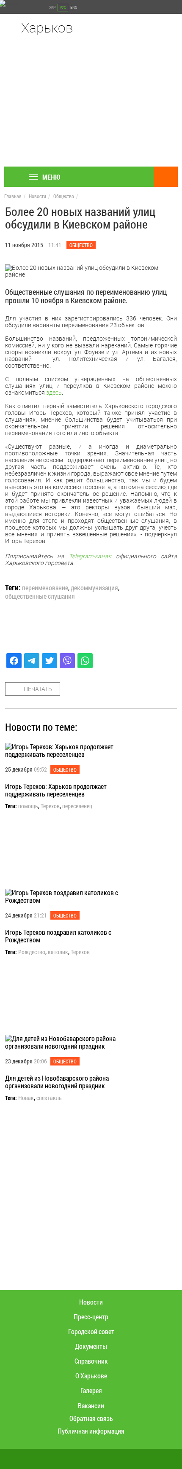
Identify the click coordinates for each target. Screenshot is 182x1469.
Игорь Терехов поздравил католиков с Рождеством (58, 936)
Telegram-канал (90, 556)
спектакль (49, 1098)
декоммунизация (94, 588)
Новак (26, 1098)
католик (58, 952)
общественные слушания (40, 596)
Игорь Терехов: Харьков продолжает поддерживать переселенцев (56, 790)
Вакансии (91, 1405)
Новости (37, 196)
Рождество (31, 952)
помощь (28, 806)
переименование (45, 588)
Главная (13, 196)
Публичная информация (91, 1430)
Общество (63, 196)
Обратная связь (91, 1418)
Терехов (50, 806)
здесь (54, 392)
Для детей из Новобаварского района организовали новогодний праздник (57, 1082)
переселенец (77, 806)
